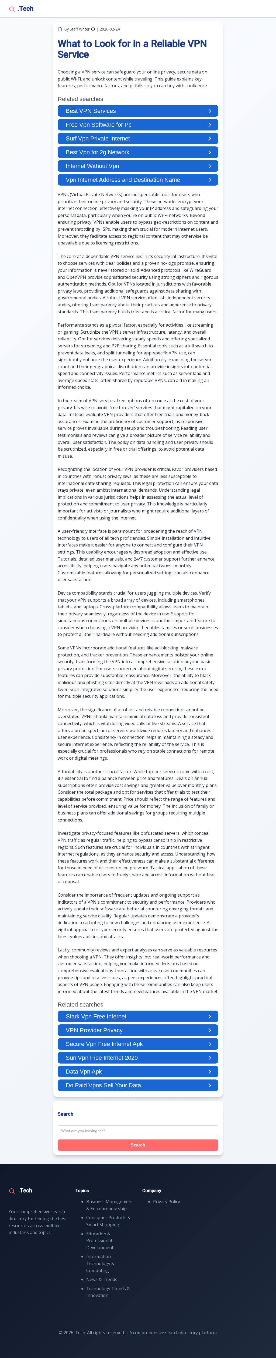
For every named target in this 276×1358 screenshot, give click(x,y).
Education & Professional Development (99, 1240)
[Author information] (92, 29)
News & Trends (101, 1279)
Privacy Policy (166, 1202)
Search (138, 1145)
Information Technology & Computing (100, 1263)
